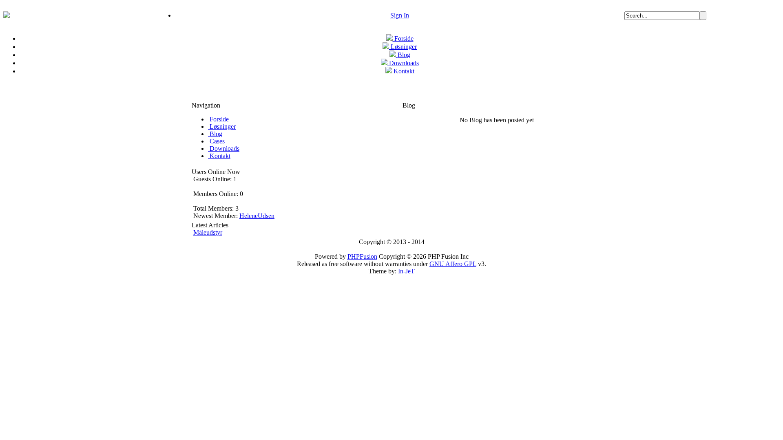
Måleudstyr (207, 232)
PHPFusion (362, 256)
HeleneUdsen (256, 215)
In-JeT (406, 271)
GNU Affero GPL (452, 263)
